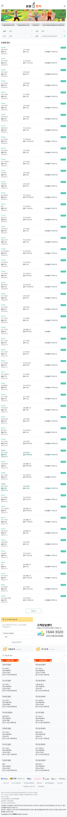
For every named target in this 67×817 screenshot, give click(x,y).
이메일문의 (41, 786)
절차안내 (39, 783)
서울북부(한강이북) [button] (8, 25)
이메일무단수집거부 (29, 786)
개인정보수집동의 (8, 633)
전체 (10, 31)
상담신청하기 (17, 642)
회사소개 (6, 783)
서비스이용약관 (16, 783)
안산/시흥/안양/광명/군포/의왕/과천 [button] (53, 25)
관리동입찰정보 (49, 783)
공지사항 (59, 783)
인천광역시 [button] (36, 25)
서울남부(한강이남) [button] (23, 25)
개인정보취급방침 (28, 783)
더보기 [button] (33, 611)
